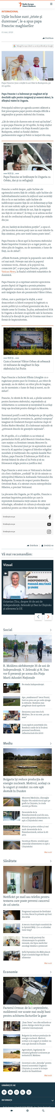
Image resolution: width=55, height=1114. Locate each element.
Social (7, 630)
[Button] (48, 38)
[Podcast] (27, 1110)
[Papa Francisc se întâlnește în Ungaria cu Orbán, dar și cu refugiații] (27, 156)
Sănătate (10, 861)
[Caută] (43, 1110)
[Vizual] (12, 1110)
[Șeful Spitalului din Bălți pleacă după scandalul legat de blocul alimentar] (11, 956)
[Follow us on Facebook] (4, 1092)
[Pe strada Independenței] (11, 688)
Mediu (8, 743)
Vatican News (8, 272)
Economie (10, 972)
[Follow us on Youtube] (10, 1092)
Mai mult (48, 852)
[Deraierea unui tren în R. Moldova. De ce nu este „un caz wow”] (11, 715)
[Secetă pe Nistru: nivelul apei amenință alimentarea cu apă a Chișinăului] (11, 845)
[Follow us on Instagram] (16, 1092)
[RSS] (22, 1092)
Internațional (10, 12)
